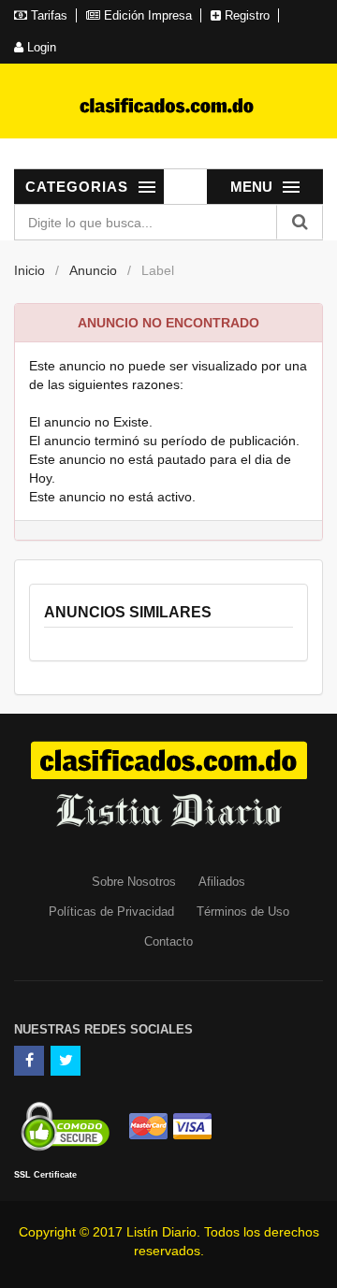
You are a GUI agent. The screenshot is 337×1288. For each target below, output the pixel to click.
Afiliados (221, 882)
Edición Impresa (146, 15)
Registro (245, 15)
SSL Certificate (45, 1174)
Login (39, 47)
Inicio (29, 270)
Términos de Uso (243, 911)
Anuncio (93, 270)
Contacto (168, 941)
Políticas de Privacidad (111, 911)
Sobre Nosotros (134, 882)
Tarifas (47, 15)
